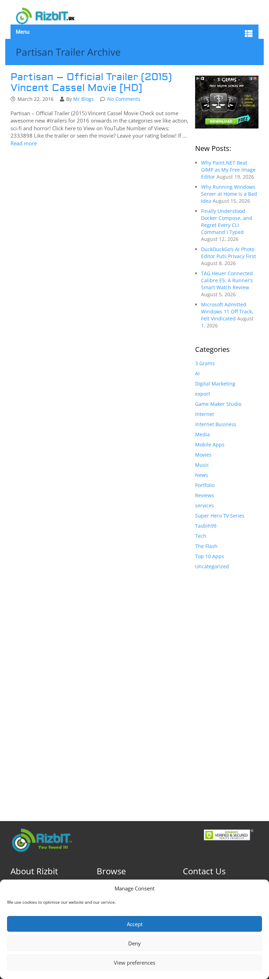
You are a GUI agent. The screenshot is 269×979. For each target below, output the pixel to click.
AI (197, 373)
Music (202, 464)
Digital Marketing (215, 383)
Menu (22, 31)
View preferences (134, 962)
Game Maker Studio (218, 404)
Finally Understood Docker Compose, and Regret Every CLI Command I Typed (226, 221)
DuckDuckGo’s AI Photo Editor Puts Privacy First (228, 252)
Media (202, 434)
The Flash (206, 546)
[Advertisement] (226, 688)
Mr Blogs (83, 99)
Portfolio (205, 485)
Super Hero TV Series (219, 515)
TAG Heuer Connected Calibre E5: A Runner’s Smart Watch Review (227, 280)
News (201, 475)
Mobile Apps (210, 444)
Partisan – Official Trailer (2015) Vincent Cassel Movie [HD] (91, 82)
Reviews (204, 495)
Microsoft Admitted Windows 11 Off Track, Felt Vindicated (227, 311)
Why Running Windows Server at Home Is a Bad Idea (229, 193)
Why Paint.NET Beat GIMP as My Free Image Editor (228, 169)
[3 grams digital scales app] (226, 101)
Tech (200, 536)
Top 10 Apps (209, 556)
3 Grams (205, 363)
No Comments (123, 99)
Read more (24, 143)
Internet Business (215, 424)
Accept (135, 924)
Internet (204, 414)
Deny (134, 943)
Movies (203, 454)
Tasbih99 (205, 525)
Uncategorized (212, 566)
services (204, 505)
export (202, 393)
